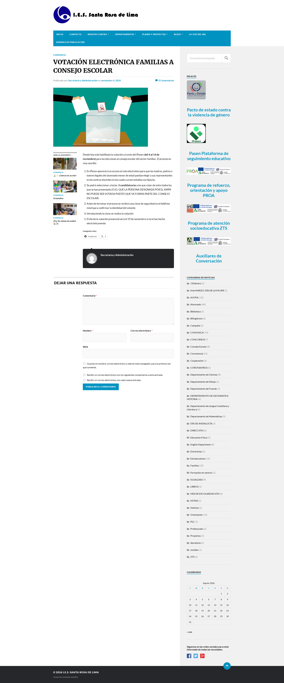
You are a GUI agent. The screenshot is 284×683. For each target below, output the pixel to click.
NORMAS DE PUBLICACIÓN (70, 42)
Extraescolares (197, 458)
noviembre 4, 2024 (111, 80)
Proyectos (195, 535)
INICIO (59, 34)
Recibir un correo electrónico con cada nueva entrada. (114, 380)
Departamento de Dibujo (203, 381)
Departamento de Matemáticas (206, 416)
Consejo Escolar (198, 346)
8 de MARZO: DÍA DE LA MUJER (207, 290)
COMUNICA (59, 55)
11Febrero (195, 283)
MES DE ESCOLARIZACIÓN (204, 493)
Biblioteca (195, 311)
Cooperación (197, 360)
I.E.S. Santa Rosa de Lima (81, 672)
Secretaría (195, 542)
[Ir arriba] (227, 666)
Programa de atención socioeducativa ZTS (209, 226)
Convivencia (196, 353)
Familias (194, 465)
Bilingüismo (196, 318)
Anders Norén (70, 677)
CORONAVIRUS (198, 367)
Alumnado (195, 304)
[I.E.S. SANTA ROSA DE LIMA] (96, 22)
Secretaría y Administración (82, 80)
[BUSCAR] (226, 58)
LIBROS (194, 486)
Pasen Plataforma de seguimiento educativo (208, 156)
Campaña (195, 325)
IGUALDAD (196, 479)
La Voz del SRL (197, 34)
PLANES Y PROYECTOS (154, 34)
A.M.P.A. (194, 297)
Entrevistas (196, 451)
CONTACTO (76, 34)
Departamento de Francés (203, 388)
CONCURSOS (197, 339)
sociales (194, 549)
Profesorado (196, 528)
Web (85, 346)
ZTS (192, 556)
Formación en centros (201, 472)
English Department (200, 444)
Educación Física (198, 437)
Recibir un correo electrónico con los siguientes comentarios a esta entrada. (125, 374)
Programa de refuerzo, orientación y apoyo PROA (208, 190)
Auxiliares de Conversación (209, 258)
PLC (192, 521)
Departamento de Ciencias (203, 374)
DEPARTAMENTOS (124, 34)
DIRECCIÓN (196, 430)
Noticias (194, 507)
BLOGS (177, 34)
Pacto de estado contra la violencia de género (209, 112)
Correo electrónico (142, 330)
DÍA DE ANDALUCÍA (201, 423)
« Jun (189, 632)
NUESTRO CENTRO (97, 34)
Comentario (90, 295)
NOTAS (194, 500)
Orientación (196, 514)
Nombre (88, 330)
